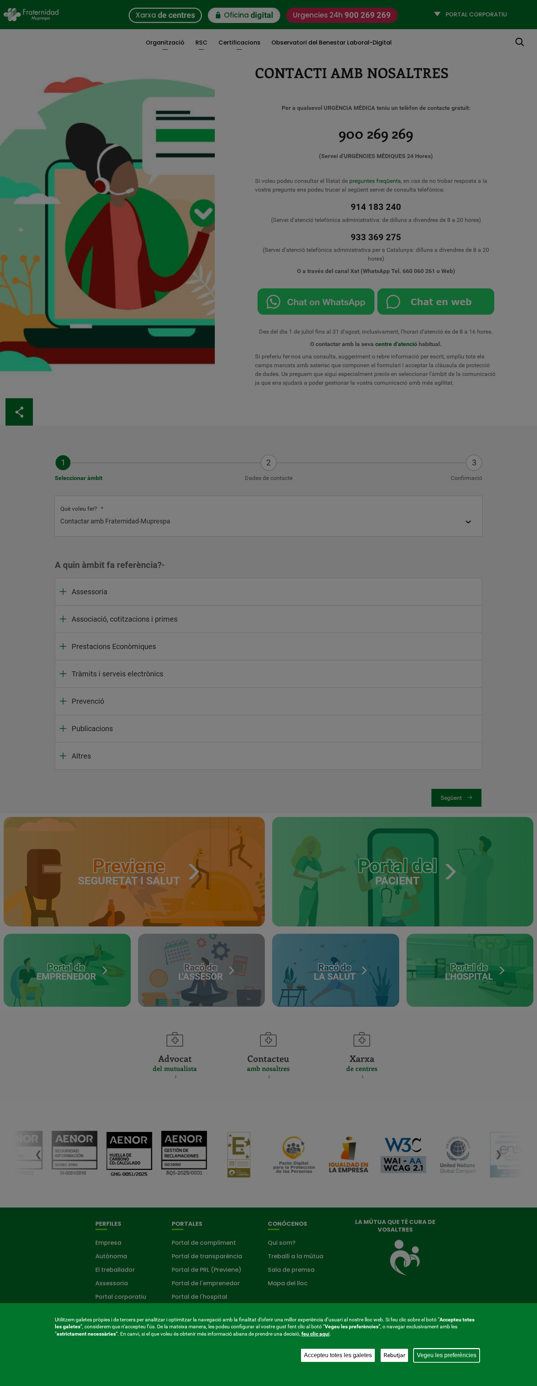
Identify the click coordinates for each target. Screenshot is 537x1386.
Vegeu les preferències (446, 1355)
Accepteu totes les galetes (338, 1355)
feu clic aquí (315, 1334)
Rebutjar (394, 1355)
